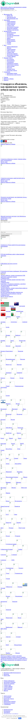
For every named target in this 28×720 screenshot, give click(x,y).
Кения (11, 438)
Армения (24, 322)
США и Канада (11, 24)
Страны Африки (11, 56)
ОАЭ (7, 514)
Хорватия (8, 609)
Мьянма (8, 493)
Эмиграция (7, 20)
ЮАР (7, 645)
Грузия (21, 378)
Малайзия (19, 471)
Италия (13, 419)
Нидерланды (18, 501)
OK (20, 718)
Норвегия (17, 506)
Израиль (8, 403)
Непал (8, 501)
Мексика (18, 482)
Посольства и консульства (14, 74)
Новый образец (11, 39)
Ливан (25, 458)
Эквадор (8, 636)
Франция (14, 601)
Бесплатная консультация (7, 8)
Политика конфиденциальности (12, 672)
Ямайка (8, 653)
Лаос (7, 458)
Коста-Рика (9, 449)
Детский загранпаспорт (13, 35)
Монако (13, 487)
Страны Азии (10, 25)
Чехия (19, 617)
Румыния (17, 536)
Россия (8, 536)
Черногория (9, 617)
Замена (9, 38)
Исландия (19, 414)
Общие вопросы (11, 21)
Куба (18, 449)
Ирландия (9, 414)
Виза (5, 45)
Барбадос (18, 335)
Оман (15, 514)
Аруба (7, 327)
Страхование (10, 62)
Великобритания (10, 359)
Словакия (14, 554)
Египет (8, 395)
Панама (18, 522)
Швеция (19, 627)
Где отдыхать (10, 59)
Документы (10, 36)
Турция (8, 578)
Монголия (24, 487)
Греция (12, 378)
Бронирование (11, 60)
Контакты (6, 674)
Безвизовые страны (12, 73)
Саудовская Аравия (11, 544)
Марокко (8, 482)
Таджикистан (9, 568)
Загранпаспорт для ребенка (11, 713)
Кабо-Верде (9, 427)
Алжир (18, 316)
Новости (3, 144)
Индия (18, 403)
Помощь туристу (8, 58)
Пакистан (8, 522)
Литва (7, 463)
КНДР (22, 443)
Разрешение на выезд (12, 63)
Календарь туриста (12, 70)
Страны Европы (11, 22)
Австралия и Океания (12, 27)
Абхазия (11, 306)
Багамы (8, 335)
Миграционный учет (12, 18)
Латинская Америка (12, 28)
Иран (24, 409)
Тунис (7, 573)
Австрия (8, 311)
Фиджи (8, 596)
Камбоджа (9, 433)
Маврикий (9, 471)
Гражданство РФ (11, 17)
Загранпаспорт (8, 31)
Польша (11, 528)
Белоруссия (22, 340)
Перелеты (9, 67)
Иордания (15, 409)
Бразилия (20, 351)
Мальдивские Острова (12, 477)
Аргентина (14, 322)
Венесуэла (9, 364)
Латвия (16, 458)
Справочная (7, 72)
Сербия (20, 549)
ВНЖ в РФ (10, 15)
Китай (13, 443)
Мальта (25, 477)
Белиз (12, 340)
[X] (4, 141)
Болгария (18, 346)
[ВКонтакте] (1, 141)
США (12, 560)
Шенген (9, 48)
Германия (19, 372)
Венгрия (22, 359)
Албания (8, 316)
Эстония (18, 636)
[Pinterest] (6, 141)
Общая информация (12, 46)
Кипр (19, 438)
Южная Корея (18, 645)
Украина (19, 586)
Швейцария (9, 627)
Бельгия (8, 346)
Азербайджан (19, 311)
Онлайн (9, 42)
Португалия (21, 528)
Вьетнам (19, 364)
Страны (9, 43)
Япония (17, 653)
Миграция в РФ (8, 14)
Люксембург (17, 463)
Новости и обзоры (10, 144)
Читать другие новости (7, 296)
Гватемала (9, 372)
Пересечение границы (13, 65)
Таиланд (20, 568)
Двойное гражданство (13, 29)
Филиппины (18, 596)
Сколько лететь (11, 69)
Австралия (22, 306)
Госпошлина (10, 34)
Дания (8, 386)
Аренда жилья (10, 66)
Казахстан (20, 427)
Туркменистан (18, 573)
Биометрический (11, 32)
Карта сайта (7, 675)
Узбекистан (9, 586)
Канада (19, 433)
